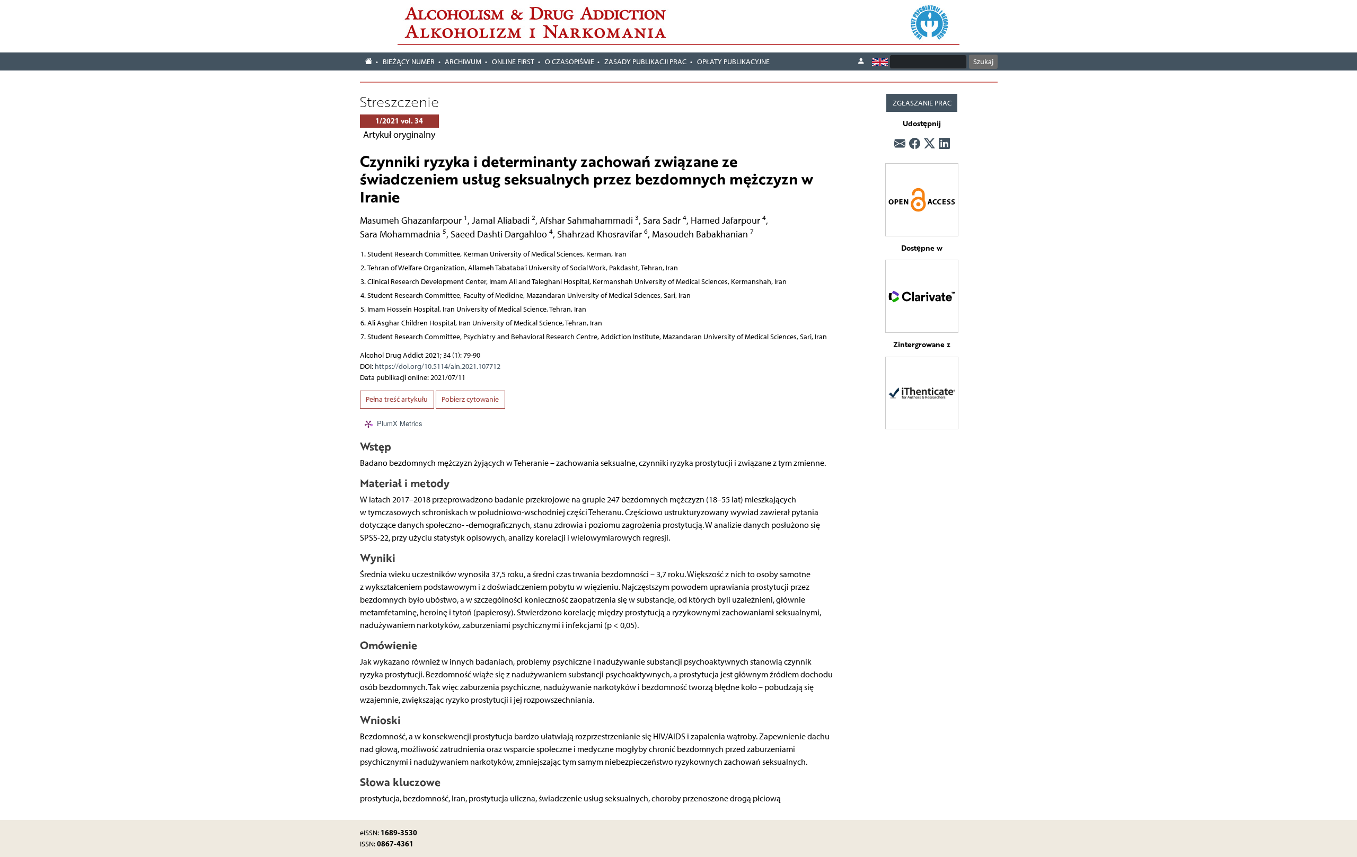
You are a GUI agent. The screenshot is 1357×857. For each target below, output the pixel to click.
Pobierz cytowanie (470, 399)
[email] (899, 144)
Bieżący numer (409, 61)
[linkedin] (944, 144)
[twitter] (929, 144)
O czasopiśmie (569, 61)
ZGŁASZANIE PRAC (922, 103)
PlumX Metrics (399, 423)
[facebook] (914, 144)
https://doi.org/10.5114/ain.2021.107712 (437, 366)
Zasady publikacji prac (645, 61)
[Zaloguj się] (861, 61)
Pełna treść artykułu (397, 399)
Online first (513, 61)
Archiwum (463, 61)
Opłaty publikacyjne (733, 61)
